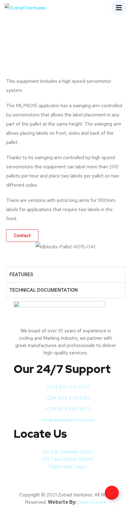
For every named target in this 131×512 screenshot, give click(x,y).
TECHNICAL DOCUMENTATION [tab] (43, 290)
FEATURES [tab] (21, 274)
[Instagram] (37, 481)
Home (42, 56)
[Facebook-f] (21, 481)
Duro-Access (92, 502)
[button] (12, 247)
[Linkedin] (53, 481)
